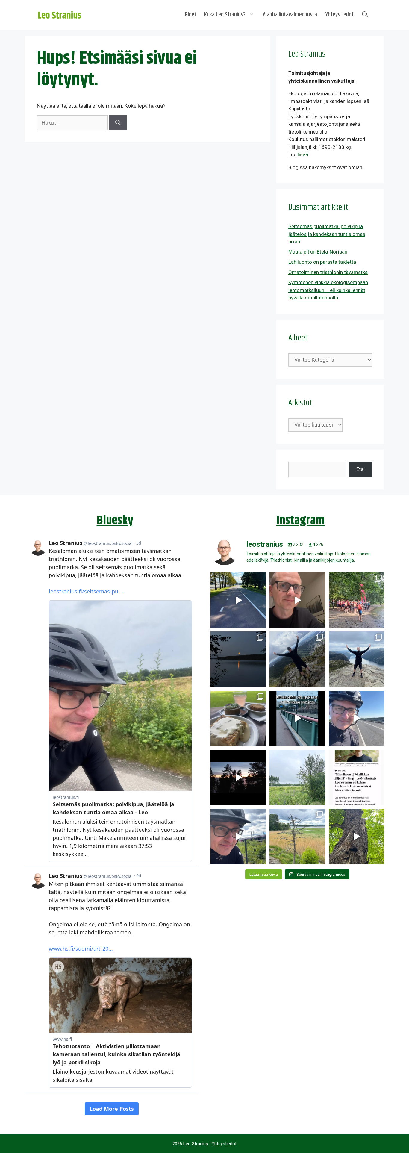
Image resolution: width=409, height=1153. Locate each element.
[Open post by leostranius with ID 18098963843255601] (238, 718)
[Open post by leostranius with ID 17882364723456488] (297, 777)
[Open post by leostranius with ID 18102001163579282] (356, 600)
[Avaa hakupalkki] (365, 15)
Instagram (300, 520)
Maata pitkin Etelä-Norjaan (317, 252)
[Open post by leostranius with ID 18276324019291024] (238, 659)
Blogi (190, 14)
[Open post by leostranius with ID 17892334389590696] (297, 718)
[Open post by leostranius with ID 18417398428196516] (356, 659)
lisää (303, 154)
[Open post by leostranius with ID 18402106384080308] (356, 718)
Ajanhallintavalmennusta (290, 14)
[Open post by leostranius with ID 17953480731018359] (238, 600)
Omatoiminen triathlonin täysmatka (328, 272)
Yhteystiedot (339, 14)
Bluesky (115, 520)
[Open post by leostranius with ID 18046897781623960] (238, 836)
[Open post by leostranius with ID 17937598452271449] (356, 777)
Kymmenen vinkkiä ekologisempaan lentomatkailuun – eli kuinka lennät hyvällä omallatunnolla (328, 290)
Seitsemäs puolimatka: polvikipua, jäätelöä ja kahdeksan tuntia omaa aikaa (326, 234)
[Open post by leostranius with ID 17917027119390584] (297, 836)
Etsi (360, 469)
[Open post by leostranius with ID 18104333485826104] (356, 836)
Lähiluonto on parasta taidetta (322, 262)
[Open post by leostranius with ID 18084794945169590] (238, 777)
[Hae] (118, 122)
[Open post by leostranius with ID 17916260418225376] (297, 659)
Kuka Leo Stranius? (225, 14)
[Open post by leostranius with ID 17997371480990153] (297, 600)
